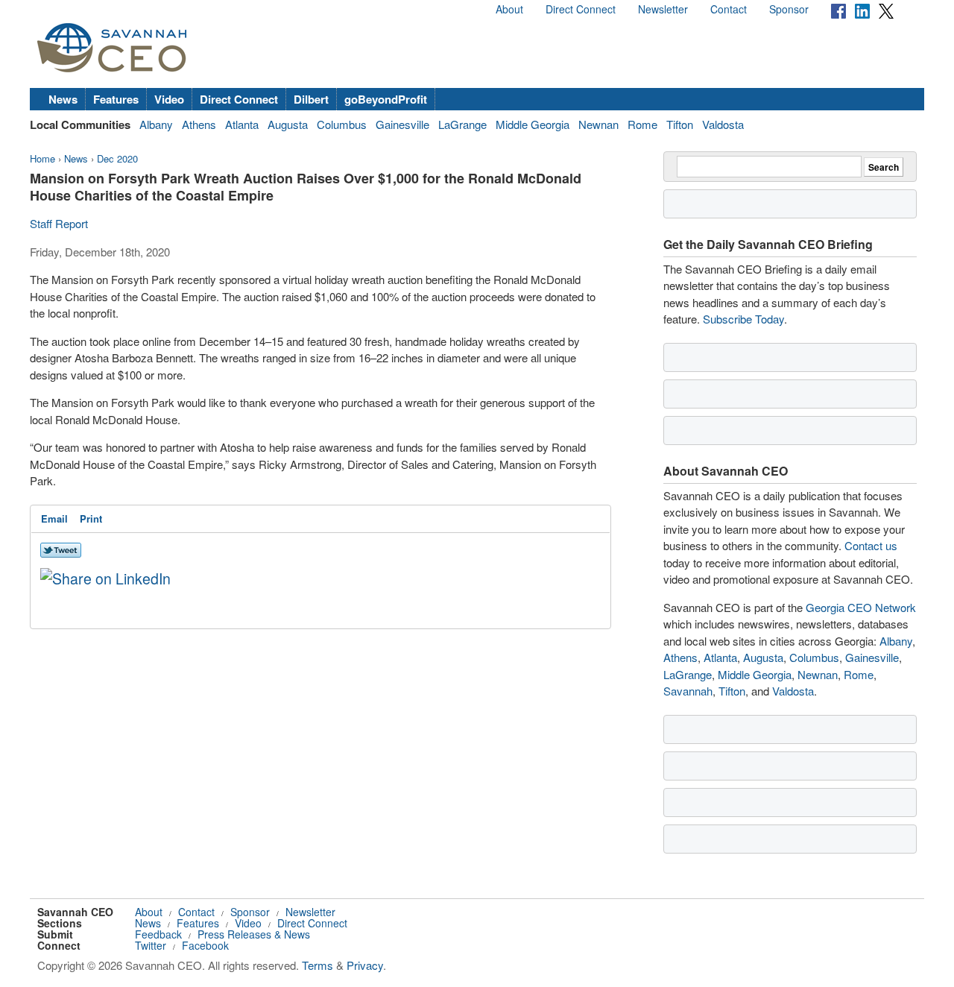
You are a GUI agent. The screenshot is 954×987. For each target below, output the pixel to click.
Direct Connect (581, 8)
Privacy (365, 965)
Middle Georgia (532, 124)
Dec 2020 (117, 158)
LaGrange (462, 124)
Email (54, 518)
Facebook (205, 945)
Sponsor (789, 8)
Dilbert (311, 99)
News (63, 99)
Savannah (688, 691)
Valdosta (723, 124)
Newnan (598, 124)
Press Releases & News (254, 934)
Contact (728, 8)
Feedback (158, 934)
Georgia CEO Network (861, 607)
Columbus (342, 124)
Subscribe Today (743, 319)
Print (91, 518)
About (509, 8)
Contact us (870, 545)
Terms (317, 965)
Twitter (150, 945)
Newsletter (663, 8)
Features (116, 99)
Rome (642, 124)
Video (169, 99)
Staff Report (59, 223)
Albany (156, 124)
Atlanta (242, 124)
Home (42, 158)
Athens (199, 124)
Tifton (679, 124)
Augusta (288, 124)
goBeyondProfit (385, 99)
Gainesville (402, 124)
